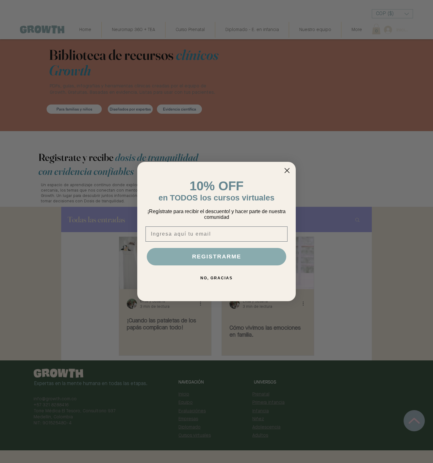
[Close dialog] (287, 170)
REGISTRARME (216, 256)
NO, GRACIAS (216, 278)
